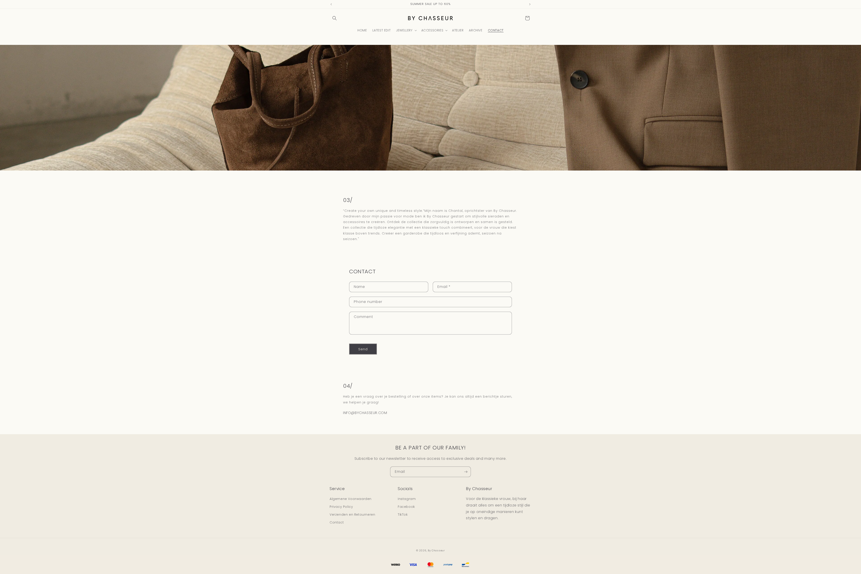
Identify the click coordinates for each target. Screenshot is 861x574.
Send (363, 349)
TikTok (403, 514)
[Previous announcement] (331, 4)
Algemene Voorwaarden (351, 499)
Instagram (407, 499)
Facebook (406, 506)
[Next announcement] (530, 4)
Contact (337, 522)
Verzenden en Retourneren (352, 514)
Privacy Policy (341, 506)
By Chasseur (436, 550)
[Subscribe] (466, 472)
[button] (334, 18)
